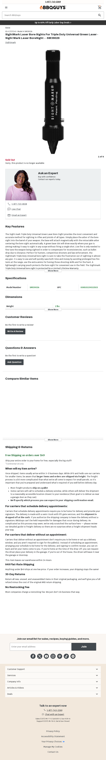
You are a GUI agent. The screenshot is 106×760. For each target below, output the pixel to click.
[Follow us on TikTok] (66, 656)
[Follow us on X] (39, 656)
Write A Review (15, 331)
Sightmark (10, 42)
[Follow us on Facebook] (33, 656)
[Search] (100, 15)
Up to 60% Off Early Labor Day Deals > (53, 22)
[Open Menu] (6, 7)
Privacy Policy (53, 731)
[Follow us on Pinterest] (59, 656)
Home (7, 27)
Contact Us (53, 752)
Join (84, 646)
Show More (53, 271)
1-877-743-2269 (53, 2)
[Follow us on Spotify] (72, 656)
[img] (53, 101)
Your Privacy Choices (51, 741)
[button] (53, 669)
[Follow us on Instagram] (52, 656)
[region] (53, 103)
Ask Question (14, 362)
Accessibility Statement (53, 736)
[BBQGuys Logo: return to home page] (53, 7)
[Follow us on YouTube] (46, 656)
